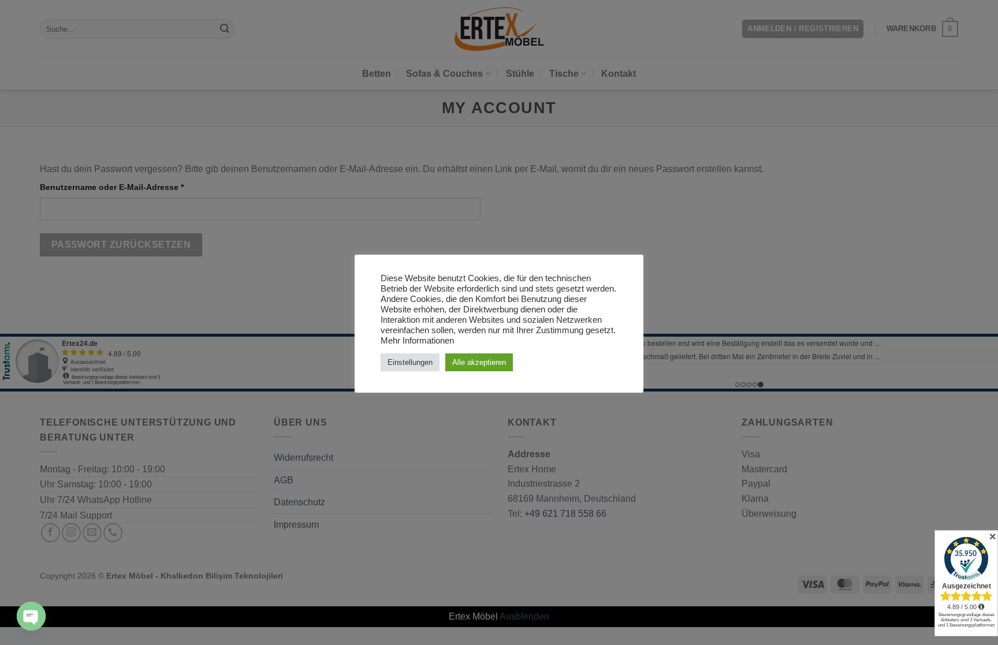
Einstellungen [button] (410, 362)
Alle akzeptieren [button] (479, 362)
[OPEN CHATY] (31, 616)
